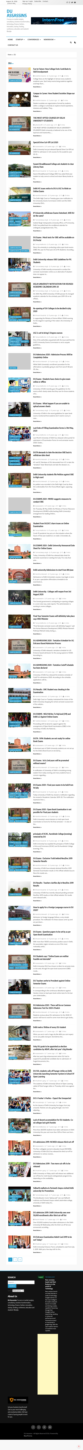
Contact (45, 1)
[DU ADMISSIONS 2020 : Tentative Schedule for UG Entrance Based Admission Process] (19, 646)
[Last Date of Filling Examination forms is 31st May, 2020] (19, 433)
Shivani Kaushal (40, 171)
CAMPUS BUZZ (14, 105)
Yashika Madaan (41, 721)
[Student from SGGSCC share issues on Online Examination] (19, 529)
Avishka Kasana (40, 76)
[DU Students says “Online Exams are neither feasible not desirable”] (19, 962)
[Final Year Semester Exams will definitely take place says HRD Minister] (19, 622)
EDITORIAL (24, 251)
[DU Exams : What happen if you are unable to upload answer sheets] (19, 409)
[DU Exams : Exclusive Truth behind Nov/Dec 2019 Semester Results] (19, 864)
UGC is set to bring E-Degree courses (47, 333)
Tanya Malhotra (40, 244)
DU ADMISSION (14, 130)
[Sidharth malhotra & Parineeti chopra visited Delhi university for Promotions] (19, 1194)
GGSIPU (18, 222)
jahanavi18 (39, 125)
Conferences (33, 39)
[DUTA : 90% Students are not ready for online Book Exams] (19, 744)
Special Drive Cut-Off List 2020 (45, 142)
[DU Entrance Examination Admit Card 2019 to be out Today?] (19, 1242)
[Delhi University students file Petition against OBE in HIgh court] (19, 480)
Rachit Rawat (39, 1220)
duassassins (39, 147)
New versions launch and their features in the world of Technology (50, 1284)
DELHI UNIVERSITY (15, 127)
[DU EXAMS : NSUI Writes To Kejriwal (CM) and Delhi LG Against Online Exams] (19, 719)
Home (10, 39)
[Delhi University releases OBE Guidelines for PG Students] (19, 264)
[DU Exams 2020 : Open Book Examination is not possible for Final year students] (19, 815)
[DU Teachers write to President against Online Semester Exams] (19, 986)
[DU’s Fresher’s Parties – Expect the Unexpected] (19, 1104)
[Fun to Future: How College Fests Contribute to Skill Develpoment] (19, 74)
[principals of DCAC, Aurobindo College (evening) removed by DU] (19, 839)
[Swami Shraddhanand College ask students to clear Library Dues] (19, 170)
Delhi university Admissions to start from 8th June (53, 570)
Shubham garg (40, 1081)
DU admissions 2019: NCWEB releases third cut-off (53, 1142)
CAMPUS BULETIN (15, 81)
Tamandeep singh (41, 220)
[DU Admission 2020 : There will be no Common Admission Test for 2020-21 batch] (19, 1011)
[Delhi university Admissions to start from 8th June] (19, 575)
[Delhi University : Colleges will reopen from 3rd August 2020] (19, 597)
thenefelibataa (40, 1127)
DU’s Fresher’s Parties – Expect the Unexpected (52, 1098)
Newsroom (49, 39)
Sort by (10, 1291)
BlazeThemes (28, 1436)
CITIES (25, 218)
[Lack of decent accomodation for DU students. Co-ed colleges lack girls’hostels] (19, 1125)
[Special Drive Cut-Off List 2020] (19, 148)
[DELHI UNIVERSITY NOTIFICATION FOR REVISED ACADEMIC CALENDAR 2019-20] (19, 289)
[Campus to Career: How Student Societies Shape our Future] (19, 99)
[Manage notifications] (78, 1446)
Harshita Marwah (41, 195)
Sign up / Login (27, 1)
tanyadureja (39, 1102)
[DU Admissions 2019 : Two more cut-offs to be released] (19, 1169)
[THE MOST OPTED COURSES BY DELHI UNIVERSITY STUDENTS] (19, 123)
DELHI (11, 222)
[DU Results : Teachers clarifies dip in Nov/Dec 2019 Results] (19, 888)
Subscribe (37, 1)
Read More (36, 87)
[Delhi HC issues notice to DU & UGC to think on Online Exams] (19, 194)
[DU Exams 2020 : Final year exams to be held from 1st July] (19, 790)
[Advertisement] (48, 1364)
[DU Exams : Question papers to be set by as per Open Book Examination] (19, 937)
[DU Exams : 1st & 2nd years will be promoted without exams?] (19, 766)
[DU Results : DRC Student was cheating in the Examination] (19, 695)
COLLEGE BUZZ (14, 1083)
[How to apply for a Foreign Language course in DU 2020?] (19, 913)
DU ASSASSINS (17, 13)
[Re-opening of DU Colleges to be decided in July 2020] (19, 314)
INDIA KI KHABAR (15, 225)
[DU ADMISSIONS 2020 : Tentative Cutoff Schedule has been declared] (19, 671)
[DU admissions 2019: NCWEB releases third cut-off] (19, 1147)
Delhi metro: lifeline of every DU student (49, 1027)
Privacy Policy (27, 4)
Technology (50, 1277)
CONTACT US (13, 45)
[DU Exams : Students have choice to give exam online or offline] (19, 385)
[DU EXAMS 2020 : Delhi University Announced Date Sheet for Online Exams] (19, 551)
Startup (19, 39)
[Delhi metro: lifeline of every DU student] (19, 1033)
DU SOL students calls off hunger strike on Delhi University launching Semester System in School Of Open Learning (53, 1074)
